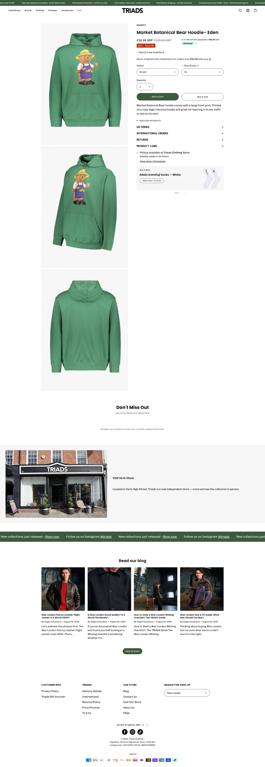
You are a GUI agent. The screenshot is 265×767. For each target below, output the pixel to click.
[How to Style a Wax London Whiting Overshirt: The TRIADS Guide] (155, 589)
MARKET (141, 25)
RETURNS (142, 140)
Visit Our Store (132, 702)
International (90, 696)
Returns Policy (91, 702)
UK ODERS (143, 127)
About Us (128, 707)
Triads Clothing (136, 739)
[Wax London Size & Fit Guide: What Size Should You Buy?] (202, 589)
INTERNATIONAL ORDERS (152, 133)
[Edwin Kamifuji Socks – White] (211, 178)
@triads (81, 536)
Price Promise (91, 707)
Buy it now (202, 96)
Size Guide (190, 65)
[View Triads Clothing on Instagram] (132, 732)
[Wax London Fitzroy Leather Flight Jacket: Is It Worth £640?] (63, 589)
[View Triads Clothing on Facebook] (125, 732)
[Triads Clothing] (132, 10)
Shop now (27, 536)
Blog (126, 691)
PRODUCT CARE (147, 146)
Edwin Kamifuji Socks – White (160, 175)
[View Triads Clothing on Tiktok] (140, 732)
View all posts (132, 651)
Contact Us (130, 696)
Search (133, 754)
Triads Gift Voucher (53, 696)
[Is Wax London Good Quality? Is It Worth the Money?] (109, 589)
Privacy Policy (50, 691)
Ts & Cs (86, 713)
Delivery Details (92, 691)
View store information (152, 161)
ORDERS (87, 684)
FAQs (126, 713)
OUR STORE (130, 684)
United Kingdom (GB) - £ (130, 724)
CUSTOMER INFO (51, 684)
